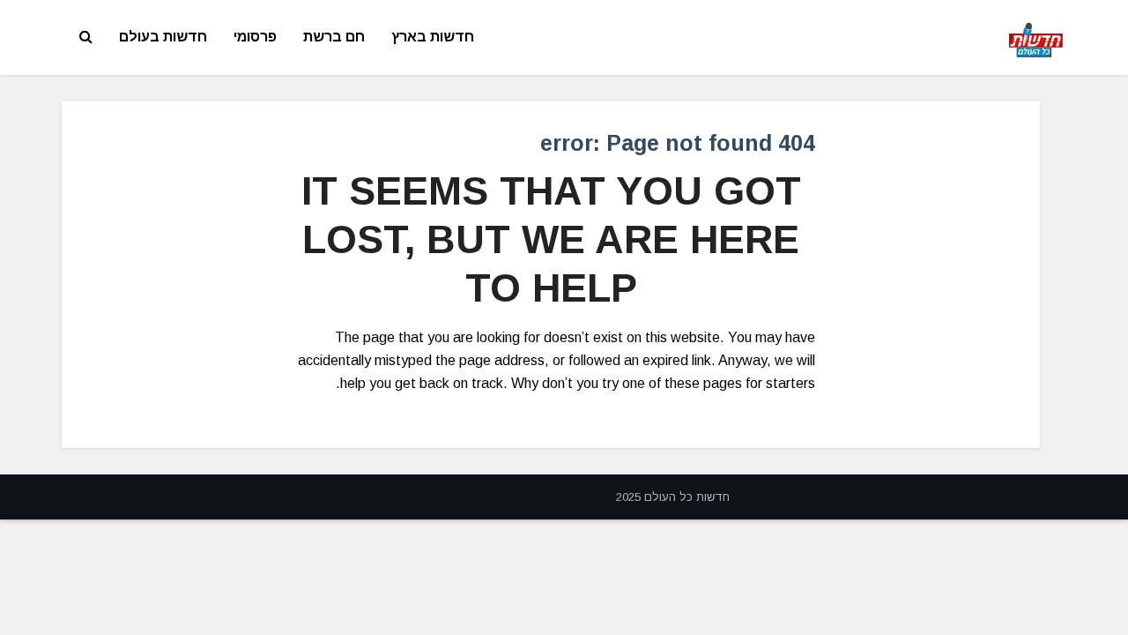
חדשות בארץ (432, 36)
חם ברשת (334, 36)
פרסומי (255, 36)
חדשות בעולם (163, 36)
